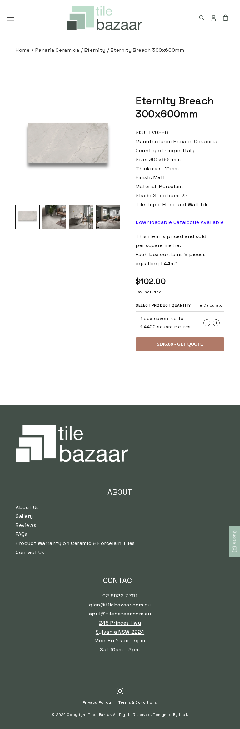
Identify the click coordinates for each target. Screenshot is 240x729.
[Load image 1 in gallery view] (27, 217)
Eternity (94, 50)
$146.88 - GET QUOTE (180, 344)
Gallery (24, 516)
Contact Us (30, 552)
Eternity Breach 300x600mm (147, 50)
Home (23, 50)
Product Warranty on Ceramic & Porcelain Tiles (75, 543)
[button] (10, 17)
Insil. (183, 714)
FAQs (22, 534)
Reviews (26, 525)
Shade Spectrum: (158, 195)
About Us (27, 507)
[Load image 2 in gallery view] (54, 217)
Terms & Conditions (137, 702)
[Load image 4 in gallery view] (108, 217)
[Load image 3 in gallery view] (81, 217)
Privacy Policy (97, 702)
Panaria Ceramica (57, 50)
